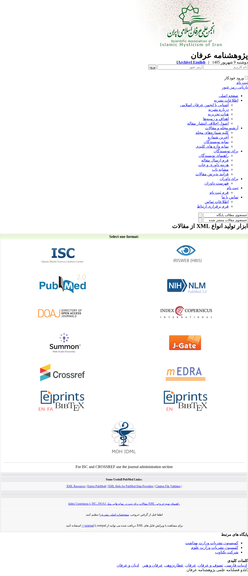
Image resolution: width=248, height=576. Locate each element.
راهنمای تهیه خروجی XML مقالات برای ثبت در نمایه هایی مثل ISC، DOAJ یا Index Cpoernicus (124, 503)
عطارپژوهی (174, 565)
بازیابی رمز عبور (235, 87)
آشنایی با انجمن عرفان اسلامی (204, 105)
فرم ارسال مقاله (215, 160)
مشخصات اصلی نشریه (115, 514)
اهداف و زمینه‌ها (216, 119)
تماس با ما (230, 197)
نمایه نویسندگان (216, 142)
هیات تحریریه (218, 114)
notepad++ (88, 525)
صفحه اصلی (228, 96)
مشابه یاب (220, 169)
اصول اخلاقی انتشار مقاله (208, 123)
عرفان (191, 565)
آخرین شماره (218, 137)
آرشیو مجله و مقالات (221, 128)
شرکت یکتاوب (226, 552)
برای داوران (229, 179)
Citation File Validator (168, 486)
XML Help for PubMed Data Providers (131, 486)
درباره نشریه (218, 109)
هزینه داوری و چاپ (213, 165)
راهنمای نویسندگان (214, 156)
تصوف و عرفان (210, 565)
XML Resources (75, 486)
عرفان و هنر (153, 565)
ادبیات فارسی (236, 565)
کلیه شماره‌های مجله (212, 132)
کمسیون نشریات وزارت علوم (214, 547)
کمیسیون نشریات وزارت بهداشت (211, 543)
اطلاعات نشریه (226, 100)
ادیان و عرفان (128, 565)
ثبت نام (242, 83)
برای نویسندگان (226, 151)
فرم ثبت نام (219, 192)
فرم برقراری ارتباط (213, 206)
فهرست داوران (216, 183)
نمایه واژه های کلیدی (212, 146)
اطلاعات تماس (217, 202)
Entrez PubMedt (96, 486)
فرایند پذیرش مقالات (212, 174)
